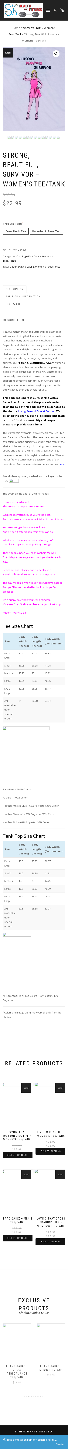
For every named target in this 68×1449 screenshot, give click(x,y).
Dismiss (60, 1444)
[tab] (15, 289)
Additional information (23, 296)
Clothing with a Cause (28, 256)
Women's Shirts (32, 28)
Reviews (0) (14, 304)
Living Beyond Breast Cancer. (37, 411)
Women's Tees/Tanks (47, 266)
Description (14, 289)
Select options (17, 1155)
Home (16, 28)
